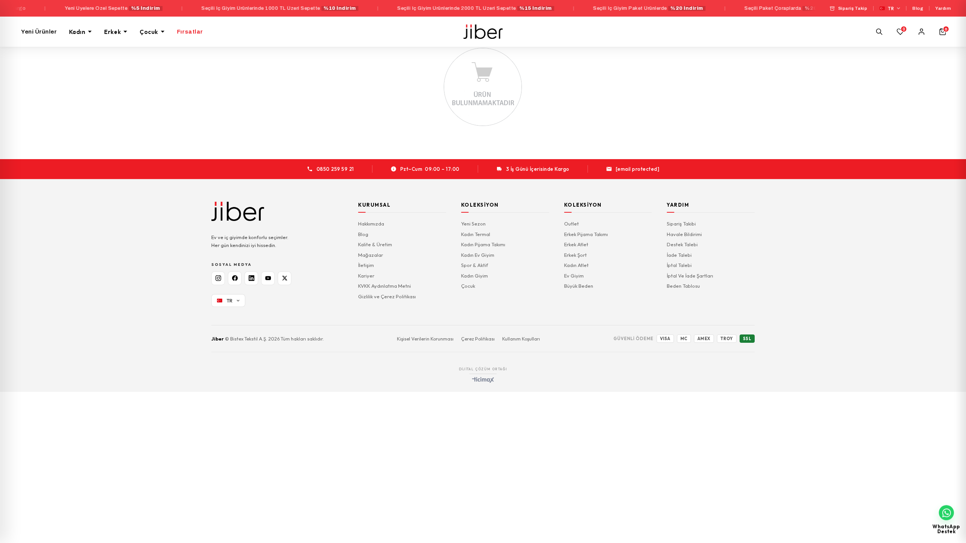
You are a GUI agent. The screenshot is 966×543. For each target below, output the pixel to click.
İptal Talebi (679, 265)
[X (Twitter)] (284, 278)
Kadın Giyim (474, 276)
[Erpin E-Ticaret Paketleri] (483, 380)
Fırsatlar (190, 32)
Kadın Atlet (576, 265)
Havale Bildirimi (684, 234)
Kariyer (366, 276)
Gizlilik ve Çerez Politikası (387, 296)
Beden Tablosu (683, 286)
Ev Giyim (574, 276)
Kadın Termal (475, 234)
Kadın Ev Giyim (477, 255)
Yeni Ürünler (39, 32)
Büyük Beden (578, 286)
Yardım (943, 8)
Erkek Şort (575, 255)
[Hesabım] (921, 31)
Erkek (112, 31)
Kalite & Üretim (375, 244)
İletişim (366, 265)
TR (891, 8)
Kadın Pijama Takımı (483, 244)
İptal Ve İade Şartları (690, 276)
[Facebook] (235, 278)
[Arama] (879, 31)
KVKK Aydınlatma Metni (384, 286)
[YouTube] (268, 278)
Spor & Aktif (474, 265)
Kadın (77, 31)
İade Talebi (679, 255)
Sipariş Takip (853, 8)
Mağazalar (370, 255)
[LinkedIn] (251, 278)
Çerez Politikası (478, 339)
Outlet (571, 224)
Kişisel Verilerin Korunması (425, 339)
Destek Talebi (682, 244)
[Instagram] (218, 278)
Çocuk (149, 31)
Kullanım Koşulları (521, 339)
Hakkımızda (371, 224)
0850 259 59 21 (335, 169)
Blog (917, 8)
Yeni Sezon (473, 224)
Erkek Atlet (576, 244)
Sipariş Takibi (681, 224)
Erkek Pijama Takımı (586, 234)
